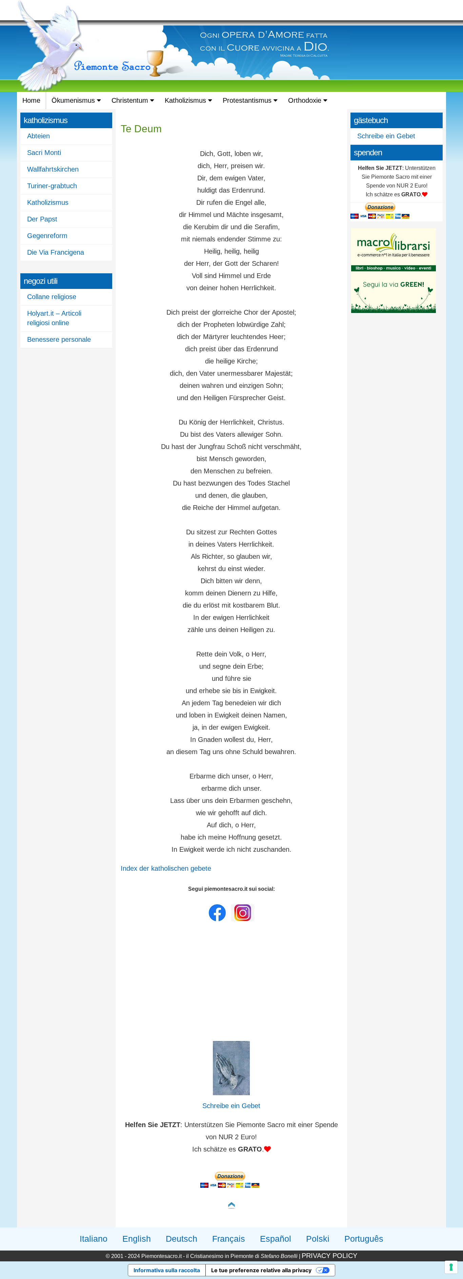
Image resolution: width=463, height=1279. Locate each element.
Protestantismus (248, 100)
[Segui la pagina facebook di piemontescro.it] (217, 919)
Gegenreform (47, 235)
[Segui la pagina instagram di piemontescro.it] (242, 919)
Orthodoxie (305, 100)
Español (275, 1238)
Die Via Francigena (55, 252)
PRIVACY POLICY (329, 1255)
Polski (317, 1238)
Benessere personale (59, 339)
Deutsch (181, 1238)
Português (363, 1238)
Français (228, 1238)
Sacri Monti (44, 152)
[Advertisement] (231, 983)
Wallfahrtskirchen (53, 169)
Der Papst (42, 219)
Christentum (131, 100)
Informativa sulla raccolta (167, 1270)
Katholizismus (186, 100)
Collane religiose (51, 296)
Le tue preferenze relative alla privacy (261, 1270)
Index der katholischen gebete (166, 868)
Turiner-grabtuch (52, 186)
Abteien (38, 136)
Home (31, 100)
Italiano (93, 1238)
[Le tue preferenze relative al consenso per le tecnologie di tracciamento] (451, 1267)
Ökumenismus (74, 100)
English (136, 1238)
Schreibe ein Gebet (386, 136)
